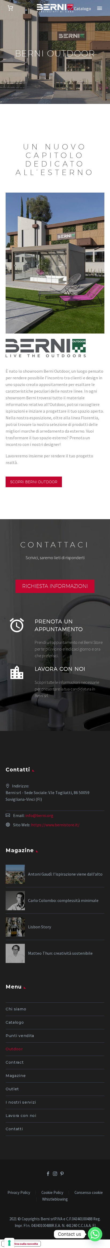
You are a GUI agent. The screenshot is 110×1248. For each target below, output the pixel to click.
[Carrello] (10, 8)
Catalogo (15, 1022)
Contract (15, 1062)
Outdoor (14, 1049)
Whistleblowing (55, 1199)
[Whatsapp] (95, 1234)
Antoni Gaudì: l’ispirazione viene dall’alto (65, 874)
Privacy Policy (18, 1193)
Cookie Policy (52, 1193)
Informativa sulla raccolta (21, 1243)
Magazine (16, 1075)
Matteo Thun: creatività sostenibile (60, 953)
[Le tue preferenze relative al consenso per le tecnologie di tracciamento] (9, 1243)
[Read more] (55, 635)
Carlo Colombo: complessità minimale (63, 900)
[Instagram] (55, 1174)
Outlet (12, 1089)
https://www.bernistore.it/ (55, 824)
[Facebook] (48, 1174)
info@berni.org (39, 815)
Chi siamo (16, 1009)
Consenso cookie (88, 1193)
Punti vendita (20, 1035)
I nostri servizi (21, 1102)
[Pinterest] (62, 1174)
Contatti (14, 1129)
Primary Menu (99, 8)
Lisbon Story (39, 926)
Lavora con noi (21, 1115)
